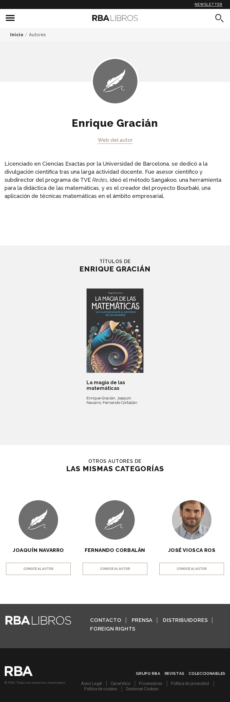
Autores (37, 34)
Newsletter (209, 4)
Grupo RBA (148, 673)
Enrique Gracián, (101, 398)
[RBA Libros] (115, 18)
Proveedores (150, 683)
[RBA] (18, 674)
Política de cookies (100, 688)
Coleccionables (207, 673)
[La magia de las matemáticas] (115, 331)
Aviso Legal (91, 683)
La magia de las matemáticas (106, 385)
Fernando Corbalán (120, 402)
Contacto (105, 620)
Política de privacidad (190, 683)
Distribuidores (185, 620)
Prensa (142, 620)
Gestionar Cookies (142, 688)
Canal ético (121, 683)
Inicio (16, 34)
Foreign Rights (112, 629)
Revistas (175, 673)
